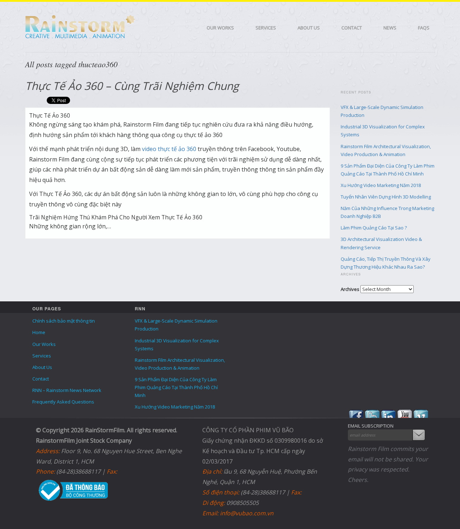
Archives (350, 289)
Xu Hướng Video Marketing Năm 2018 (381, 185)
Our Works (220, 27)
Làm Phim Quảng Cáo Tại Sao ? (374, 227)
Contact (351, 27)
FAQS (423, 27)
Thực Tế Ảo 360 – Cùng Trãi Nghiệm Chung (132, 85)
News (389, 27)
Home (38, 332)
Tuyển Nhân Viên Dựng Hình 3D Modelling (386, 196)
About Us (309, 27)
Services (266, 27)
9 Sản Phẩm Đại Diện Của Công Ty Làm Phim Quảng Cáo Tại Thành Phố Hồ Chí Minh (176, 387)
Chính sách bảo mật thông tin (63, 321)
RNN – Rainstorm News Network (66, 390)
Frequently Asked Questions (63, 401)
